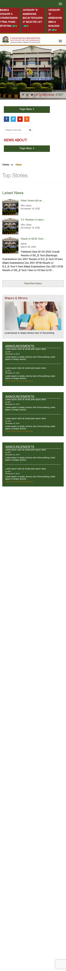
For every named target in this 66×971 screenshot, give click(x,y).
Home (5, 165)
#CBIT (59, 95)
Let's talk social (44, 95)
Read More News (33, 284)
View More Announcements (19, 381)
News (19, 165)
